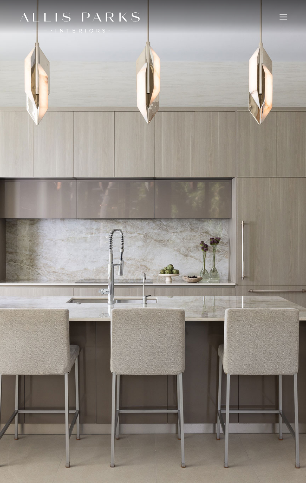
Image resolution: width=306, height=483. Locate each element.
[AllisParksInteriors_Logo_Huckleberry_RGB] (80, 22)
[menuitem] (283, 17)
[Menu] (283, 17)
